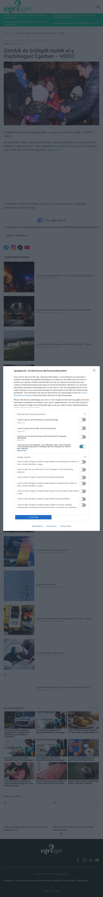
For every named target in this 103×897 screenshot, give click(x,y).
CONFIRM (33, 517)
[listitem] (51, 414)
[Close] (95, 371)
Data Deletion (37, 526)
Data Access (51, 526)
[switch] (82, 419)
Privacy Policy (65, 526)
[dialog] (51, 448)
